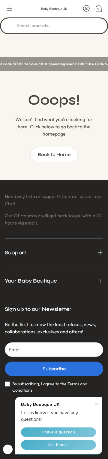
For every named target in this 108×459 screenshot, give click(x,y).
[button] (9, 8)
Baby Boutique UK (54, 9)
